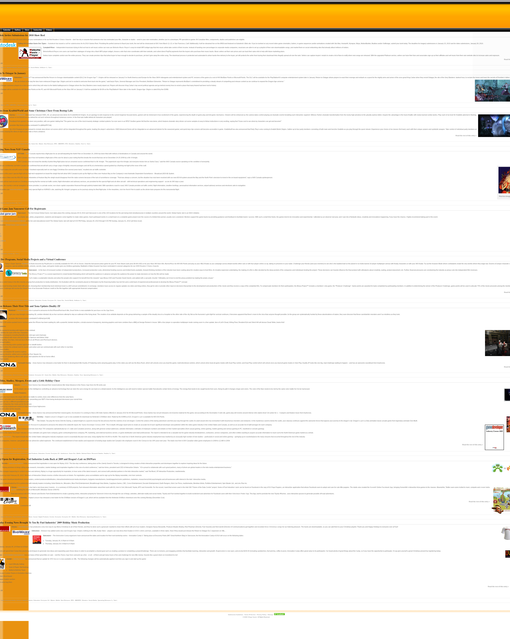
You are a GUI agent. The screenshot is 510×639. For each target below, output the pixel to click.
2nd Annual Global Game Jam (42, 213)
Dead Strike (74, 310)
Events (20, 67)
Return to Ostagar (56, 77)
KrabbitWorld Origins (78, 115)
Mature (3, 105)
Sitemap (270, 614)
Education (4, 253)
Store (27, 30)
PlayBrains (48, 264)
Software (43, 67)
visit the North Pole (127, 189)
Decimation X (77, 413)
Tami (49, 67)
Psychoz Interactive (24, 310)
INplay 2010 (64, 463)
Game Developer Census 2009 (93, 425)
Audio (3, 600)
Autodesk (51, 43)
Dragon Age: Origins (75, 531)
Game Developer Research (28, 425)
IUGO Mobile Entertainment (14, 555)
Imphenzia (381, 363)
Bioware (44, 531)
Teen (82, 144)
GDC (157, 43)
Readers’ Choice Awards (61, 39)
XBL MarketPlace (167, 264)
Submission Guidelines (235, 614)
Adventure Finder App (240, 494)
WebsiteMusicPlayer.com (52, 51)
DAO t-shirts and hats (143, 531)
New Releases (48, 144)
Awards (3, 67)
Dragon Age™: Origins (95, 77)
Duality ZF (86, 363)
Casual (35, 517)
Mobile (54, 375)
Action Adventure (6, 300)
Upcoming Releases (23, 105)
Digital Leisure (34, 498)
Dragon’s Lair (137, 417)
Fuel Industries (23, 487)
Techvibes (7, 437)
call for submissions (72, 43)
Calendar (6, 30)
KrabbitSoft (21, 115)
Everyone (58, 517)
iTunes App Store (87, 385)
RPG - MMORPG (11, 105)
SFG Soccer (54, 559)
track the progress (17, 189)
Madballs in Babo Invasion (32, 264)
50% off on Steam (77, 264)
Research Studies (97, 453)
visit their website (135, 475)
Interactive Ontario (16, 463)
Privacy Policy (261, 614)
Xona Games (37, 363)
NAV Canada (31, 154)
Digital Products (12, 67)
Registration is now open (225, 551)
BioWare (27, 77)
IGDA (191, 213)
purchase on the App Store (104, 310)
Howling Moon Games (30, 385)
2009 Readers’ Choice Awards (147, 266)
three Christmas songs (273, 527)
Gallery (18, 30)
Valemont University (104, 494)
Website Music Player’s (121, 47)
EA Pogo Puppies (275, 487)
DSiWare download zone (128, 498)
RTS (66, 144)
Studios (77, 144)
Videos (49, 30)
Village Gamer (252, 617)
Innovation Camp (62, 536)
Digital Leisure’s (51, 417)
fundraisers (64, 453)
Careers (23, 453)
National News (11, 203)
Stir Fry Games (19, 559)
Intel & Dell (120, 487)
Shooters (72, 144)
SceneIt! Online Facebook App (381, 487)
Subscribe (37, 30)
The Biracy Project (36, 274)
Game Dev (26, 67)
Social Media (35, 67)
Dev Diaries (15, 144)
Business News (6, 144)
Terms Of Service (250, 614)
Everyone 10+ (52, 300)
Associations (5, 453)
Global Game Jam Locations (16, 225)
